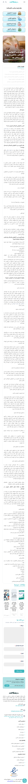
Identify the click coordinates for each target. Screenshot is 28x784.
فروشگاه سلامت (20, 760)
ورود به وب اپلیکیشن (19, 765)
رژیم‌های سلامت (20, 727)
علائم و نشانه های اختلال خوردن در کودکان (15, 82)
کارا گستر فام (10, 781)
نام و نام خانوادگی (19, 645)
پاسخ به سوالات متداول (19, 757)
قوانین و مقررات (20, 749)
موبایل (22, 661)
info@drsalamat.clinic (17, 711)
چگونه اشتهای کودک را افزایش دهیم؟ (16, 79)
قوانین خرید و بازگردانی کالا (18, 746)
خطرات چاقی (9, 150)
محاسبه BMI (21, 729)
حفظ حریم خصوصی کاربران (18, 751)
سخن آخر (22, 69)
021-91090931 (19, 706)
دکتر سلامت (13, 779)
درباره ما (22, 732)
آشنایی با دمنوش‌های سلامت (17, 743)
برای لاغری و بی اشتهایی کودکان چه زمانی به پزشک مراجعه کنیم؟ (14, 77)
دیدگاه (22, 625)
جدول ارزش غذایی (20, 737)
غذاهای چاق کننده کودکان (18, 304)
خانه (23, 61)
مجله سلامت (21, 724)
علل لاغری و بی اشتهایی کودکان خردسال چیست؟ (14, 74)
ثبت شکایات (21, 762)
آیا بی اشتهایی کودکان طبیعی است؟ (16, 72)
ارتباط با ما (21, 735)
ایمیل (22, 653)
